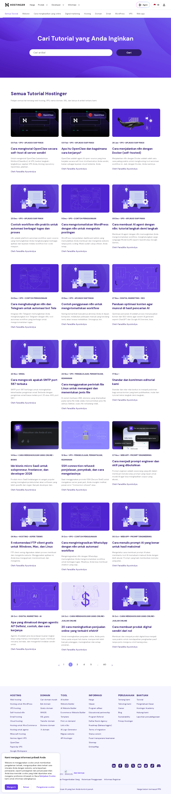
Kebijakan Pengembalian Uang (67, 779)
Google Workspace (18, 751)
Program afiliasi (95, 708)
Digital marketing (72, 13)
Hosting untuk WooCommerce (23, 725)
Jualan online (68, 621)
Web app (141, 13)
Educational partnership (99, 712)
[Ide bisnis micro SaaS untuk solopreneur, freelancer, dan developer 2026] (35, 435)
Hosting (87, 13)
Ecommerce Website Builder (73, 712)
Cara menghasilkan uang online (47, 13)
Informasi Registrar (112, 779)
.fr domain (44, 729)
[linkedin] (114, 765)
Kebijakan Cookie (47, 776)
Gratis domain (46, 708)
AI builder (65, 699)
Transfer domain (47, 721)
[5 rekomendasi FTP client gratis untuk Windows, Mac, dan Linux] (35, 517)
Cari (129, 52)
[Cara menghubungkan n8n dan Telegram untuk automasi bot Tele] (35, 278)
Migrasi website (67, 734)
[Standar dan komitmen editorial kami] (136, 354)
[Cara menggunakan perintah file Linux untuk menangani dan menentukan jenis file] (85, 354)
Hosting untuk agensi (19, 729)
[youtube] (139, 765)
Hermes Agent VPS (18, 738)
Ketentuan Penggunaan (92, 779)
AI (41, 616)
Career (121, 708)
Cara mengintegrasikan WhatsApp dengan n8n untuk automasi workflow (84, 546)
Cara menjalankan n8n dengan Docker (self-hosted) (132, 150)
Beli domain (45, 704)
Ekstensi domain (47, 725)
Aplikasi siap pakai (33, 143)
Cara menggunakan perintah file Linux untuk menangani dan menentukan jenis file (82, 388)
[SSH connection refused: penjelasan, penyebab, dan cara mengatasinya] (85, 435)
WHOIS (43, 712)
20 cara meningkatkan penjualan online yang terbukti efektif (83, 629)
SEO (143, 298)
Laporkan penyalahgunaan (148, 717)
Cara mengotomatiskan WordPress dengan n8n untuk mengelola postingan (84, 228)
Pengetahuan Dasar (145, 704)
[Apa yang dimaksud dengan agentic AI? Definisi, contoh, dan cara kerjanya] (35, 596)
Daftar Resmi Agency (98, 721)
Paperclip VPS (16, 747)
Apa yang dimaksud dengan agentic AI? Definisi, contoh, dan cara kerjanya (35, 626)
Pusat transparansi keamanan (102, 738)
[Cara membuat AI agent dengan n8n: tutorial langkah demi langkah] (136, 198)
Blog (120, 712)
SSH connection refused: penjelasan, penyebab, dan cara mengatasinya (82, 470)
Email (108, 13)
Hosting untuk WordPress (21, 704)
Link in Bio (65, 725)
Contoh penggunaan (85, 218)
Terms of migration (97, 729)
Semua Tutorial (11, 13)
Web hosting (15, 699)
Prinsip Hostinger (125, 721)
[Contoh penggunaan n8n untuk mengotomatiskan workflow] (85, 278)
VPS (130, 13)
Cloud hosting (16, 721)
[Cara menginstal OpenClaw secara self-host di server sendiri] (35, 123)
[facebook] (120, 765)
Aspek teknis (36, 536)
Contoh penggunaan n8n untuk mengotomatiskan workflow (81, 306)
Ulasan (92, 704)
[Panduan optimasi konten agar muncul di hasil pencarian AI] (136, 278)
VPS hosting (15, 708)
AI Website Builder (68, 708)
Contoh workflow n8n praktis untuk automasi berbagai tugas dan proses (34, 228)
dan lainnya (79, 773)
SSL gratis (44, 717)
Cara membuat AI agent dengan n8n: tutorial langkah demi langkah (135, 226)
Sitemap (92, 742)
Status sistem (95, 734)
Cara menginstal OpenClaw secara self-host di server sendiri (34, 150)
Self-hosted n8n (17, 712)
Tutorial (140, 699)
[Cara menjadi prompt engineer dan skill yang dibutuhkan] (136, 435)
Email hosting (16, 717)
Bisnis (14, 460)
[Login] (164, 5)
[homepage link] (15, 5)
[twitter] (133, 765)
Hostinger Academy (145, 708)
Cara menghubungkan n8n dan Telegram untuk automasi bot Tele (33, 306)
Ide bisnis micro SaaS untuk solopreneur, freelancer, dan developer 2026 (29, 470)
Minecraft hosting (18, 734)
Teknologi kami (124, 704)
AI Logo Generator (69, 729)
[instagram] (127, 765)
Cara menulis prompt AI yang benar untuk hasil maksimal (135, 544)
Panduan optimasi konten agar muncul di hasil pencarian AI (132, 306)
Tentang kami (124, 699)
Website (26, 13)
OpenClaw (14, 742)
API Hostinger (66, 738)
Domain (98, 13)
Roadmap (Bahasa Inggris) (100, 725)
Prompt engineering (140, 455)
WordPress (120, 13)
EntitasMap (94, 747)
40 (104, 664)
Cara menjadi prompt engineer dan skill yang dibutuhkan (135, 463)
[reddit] (146, 765)
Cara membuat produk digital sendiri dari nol (131, 629)
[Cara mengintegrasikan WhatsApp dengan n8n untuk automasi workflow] (85, 517)
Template (65, 717)
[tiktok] (152, 765)
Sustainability (124, 717)
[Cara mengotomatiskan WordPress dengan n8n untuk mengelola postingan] (85, 198)
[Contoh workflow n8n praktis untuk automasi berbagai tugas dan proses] (35, 198)
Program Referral (96, 717)
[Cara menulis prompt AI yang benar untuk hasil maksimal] (136, 517)
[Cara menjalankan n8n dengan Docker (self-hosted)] (136, 123)
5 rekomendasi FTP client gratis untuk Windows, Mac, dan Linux (32, 544)
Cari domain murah (48, 699)
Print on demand (68, 721)
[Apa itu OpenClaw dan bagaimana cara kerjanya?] (85, 123)
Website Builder (67, 704)
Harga (32, 5)
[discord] (159, 765)
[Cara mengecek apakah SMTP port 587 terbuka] (35, 354)
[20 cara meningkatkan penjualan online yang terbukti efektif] (85, 596)
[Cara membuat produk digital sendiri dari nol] (136, 596)
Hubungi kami (142, 712)
